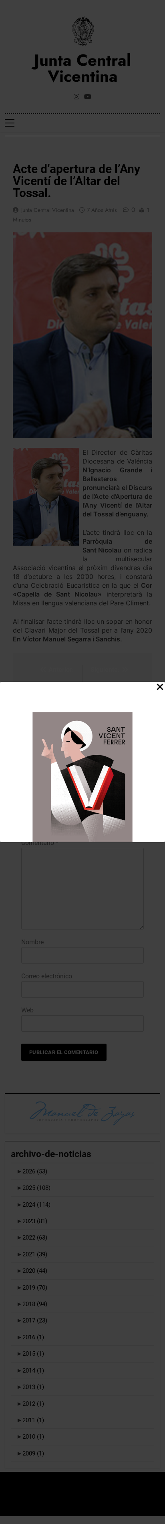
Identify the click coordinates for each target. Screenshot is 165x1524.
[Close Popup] (160, 687)
